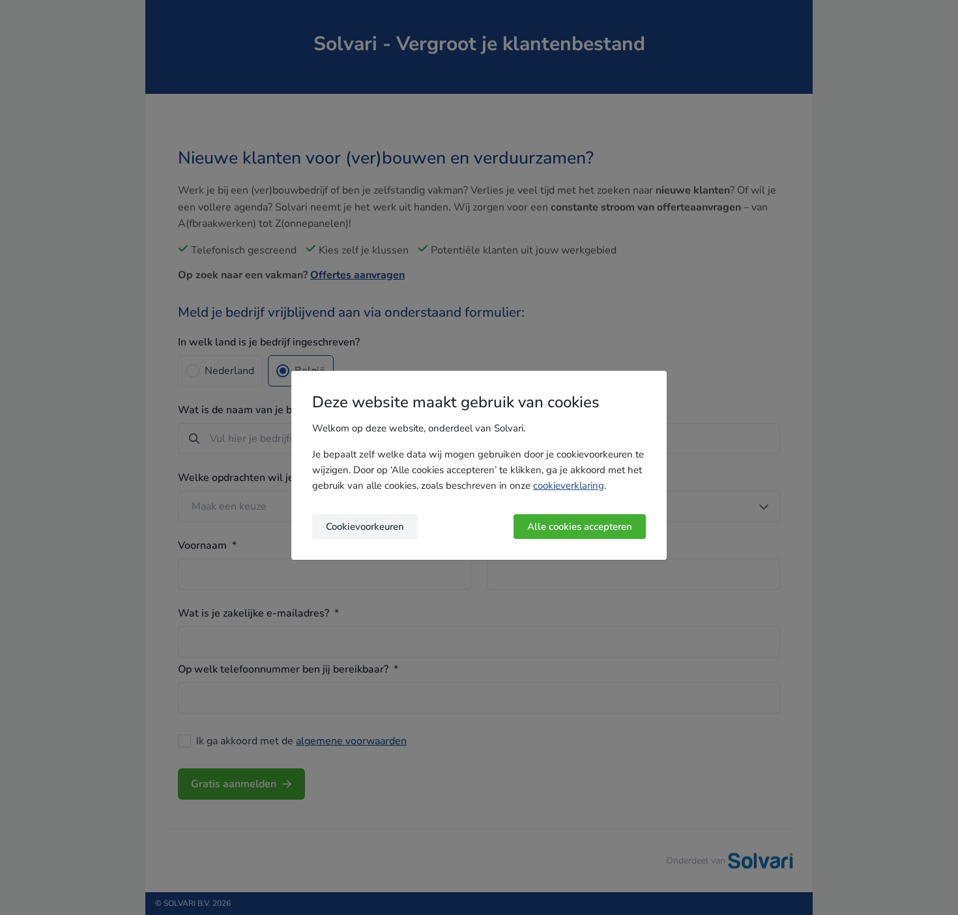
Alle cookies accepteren (579, 526)
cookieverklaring (568, 485)
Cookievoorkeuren (365, 526)
